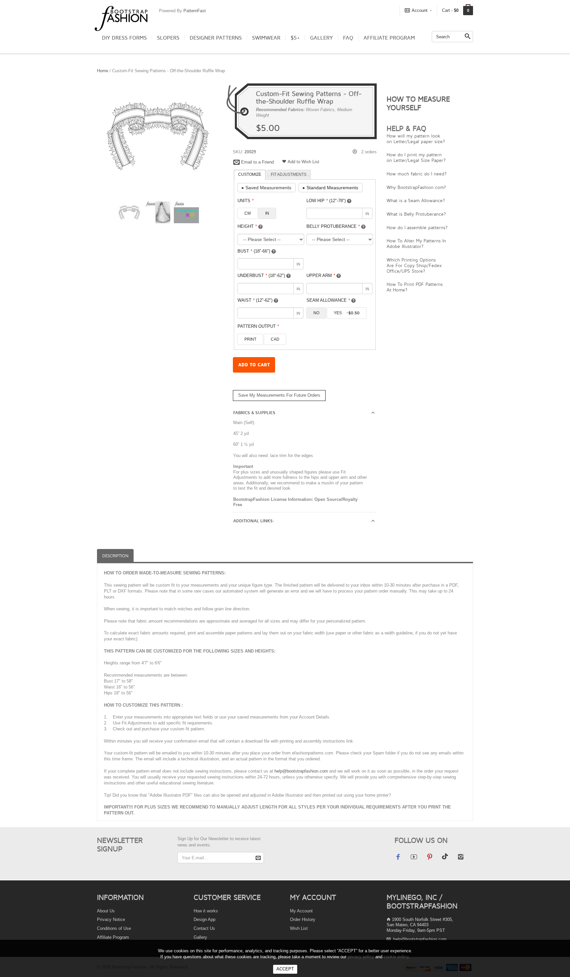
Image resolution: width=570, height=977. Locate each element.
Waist (255, 300)
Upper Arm (320, 275)
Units (246, 200)
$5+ (295, 38)
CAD (275, 339)
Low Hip (326, 200)
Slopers (168, 38)
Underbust (261, 275)
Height (247, 226)
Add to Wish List (303, 161)
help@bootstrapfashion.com (301, 771)
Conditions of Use (114, 928)
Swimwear (266, 38)
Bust (254, 251)
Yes (347, 313)
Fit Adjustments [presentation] (288, 174)
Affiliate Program (389, 38)
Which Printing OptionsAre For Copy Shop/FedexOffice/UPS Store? (414, 265)
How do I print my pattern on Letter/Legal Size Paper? (416, 157)
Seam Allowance (328, 300)
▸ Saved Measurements (266, 187)
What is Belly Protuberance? (416, 214)
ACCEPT (285, 968)
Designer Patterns (216, 38)
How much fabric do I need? (417, 173)
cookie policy (396, 956)
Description (115, 555)
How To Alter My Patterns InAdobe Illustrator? (416, 243)
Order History (302, 919)
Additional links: (253, 521)
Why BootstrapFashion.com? (416, 187)
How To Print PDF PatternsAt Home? (415, 286)
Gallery (321, 38)
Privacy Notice (111, 919)
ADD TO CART (254, 364)
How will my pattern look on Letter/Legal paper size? (416, 138)
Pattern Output (258, 326)
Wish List (299, 928)
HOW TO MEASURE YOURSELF (418, 103)
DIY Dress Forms (124, 38)
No (316, 313)
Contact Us (204, 928)
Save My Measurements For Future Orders (279, 395)
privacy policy (361, 956)
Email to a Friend (257, 162)
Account (419, 10)
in (267, 213)
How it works (206, 910)
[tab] (250, 175)
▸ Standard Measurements (330, 187)
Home (102, 70)
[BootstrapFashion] (121, 17)
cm (247, 213)
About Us (106, 910)
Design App (204, 919)
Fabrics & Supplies (254, 413)
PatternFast (194, 10)
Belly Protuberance (333, 226)
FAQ (348, 38)
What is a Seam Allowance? (416, 200)
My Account (301, 910)
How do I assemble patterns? (417, 227)
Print (250, 339)
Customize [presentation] (249, 174)
